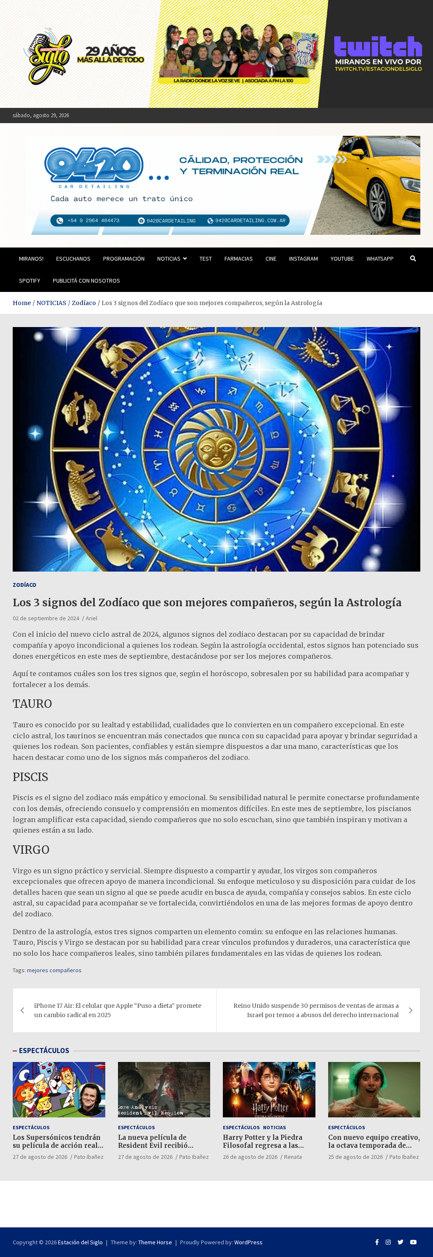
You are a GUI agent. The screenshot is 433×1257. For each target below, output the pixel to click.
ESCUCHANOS (73, 258)
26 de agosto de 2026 (250, 1157)
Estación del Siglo (80, 1242)
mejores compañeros (54, 970)
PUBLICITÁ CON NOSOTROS (86, 280)
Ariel (91, 618)
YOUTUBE (342, 258)
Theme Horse (155, 1242)
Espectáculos (31, 1127)
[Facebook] (377, 1242)
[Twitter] (400, 1242)
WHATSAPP (380, 258)
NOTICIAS (169, 258)
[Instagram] (388, 1242)
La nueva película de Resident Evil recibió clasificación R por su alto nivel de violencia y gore (161, 1149)
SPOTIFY (29, 280)
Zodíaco (24, 585)
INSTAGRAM (303, 258)
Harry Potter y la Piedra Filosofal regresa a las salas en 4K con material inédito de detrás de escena (268, 1149)
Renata (293, 1157)
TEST (206, 258)
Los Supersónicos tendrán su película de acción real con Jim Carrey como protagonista (57, 1149)
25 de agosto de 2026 (355, 1157)
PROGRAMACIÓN (124, 258)
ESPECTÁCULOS (44, 1050)
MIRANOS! (31, 258)
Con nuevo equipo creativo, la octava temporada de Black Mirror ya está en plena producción (374, 1149)
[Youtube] (413, 1242)
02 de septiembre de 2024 (46, 618)
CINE (271, 258)
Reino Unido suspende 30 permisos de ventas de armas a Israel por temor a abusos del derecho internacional (316, 1010)
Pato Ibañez (89, 1157)
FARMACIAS (239, 258)
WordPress (248, 1242)
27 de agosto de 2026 (40, 1157)
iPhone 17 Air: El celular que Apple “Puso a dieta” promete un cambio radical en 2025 (117, 1010)
